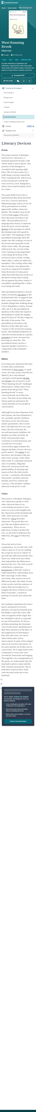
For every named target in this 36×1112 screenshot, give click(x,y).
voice (15, 215)
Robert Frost (6, 50)
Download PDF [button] (19, 75)
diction (4, 229)
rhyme (8, 381)
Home (3, 8)
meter (21, 452)
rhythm (26, 378)
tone (16, 535)
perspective (6, 570)
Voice (13, 518)
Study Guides (12, 8)
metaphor (5, 337)
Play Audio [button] (9, 81)
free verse (18, 369)
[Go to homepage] (10, 2)
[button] (18, 81)
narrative (22, 294)
